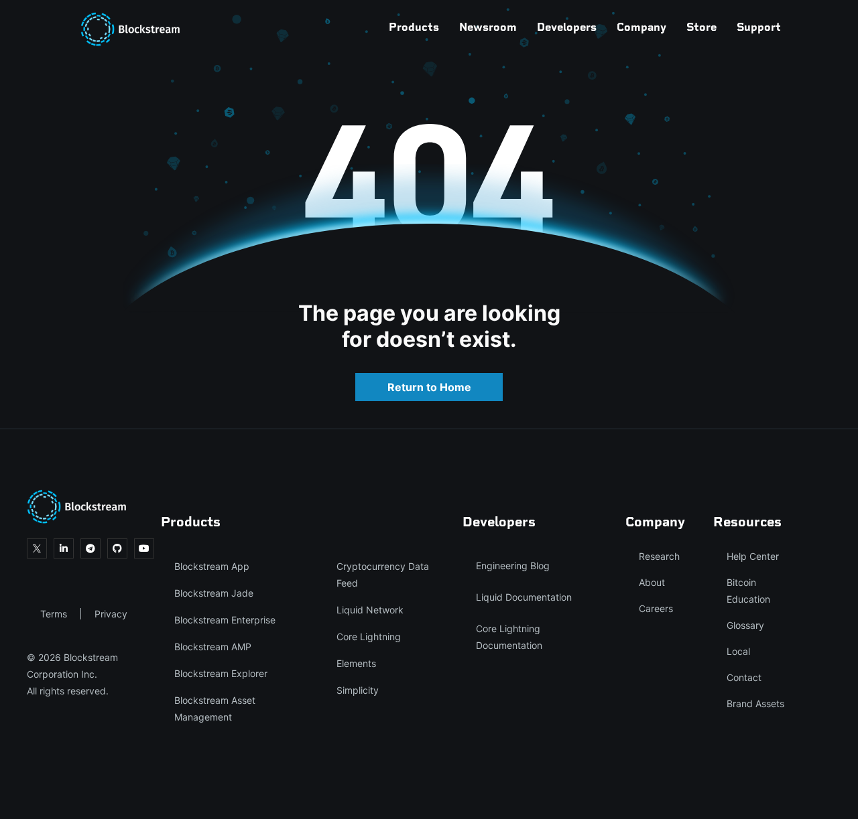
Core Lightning (368, 636)
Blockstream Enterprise (224, 619)
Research (659, 556)
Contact (744, 677)
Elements (356, 663)
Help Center (753, 556)
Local (738, 651)
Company (641, 26)
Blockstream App (211, 566)
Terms (53, 613)
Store (701, 26)
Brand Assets (755, 703)
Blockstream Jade (213, 593)
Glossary (745, 625)
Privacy (111, 613)
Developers (567, 26)
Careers (656, 608)
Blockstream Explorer (220, 673)
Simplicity (357, 690)
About (652, 582)
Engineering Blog (513, 565)
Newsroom (488, 26)
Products (414, 26)
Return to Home (429, 387)
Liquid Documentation (524, 597)
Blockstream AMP (212, 646)
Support (759, 26)
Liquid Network (370, 609)
